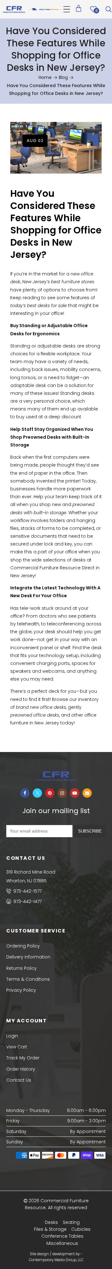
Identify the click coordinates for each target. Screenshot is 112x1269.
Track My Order (23, 1058)
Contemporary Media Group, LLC (56, 1259)
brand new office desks (41, 707)
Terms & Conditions (28, 979)
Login (12, 1036)
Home (45, 77)
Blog (63, 77)
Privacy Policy (21, 990)
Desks (51, 1222)
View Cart (16, 1047)
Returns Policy (21, 968)
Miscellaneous (62, 1243)
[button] (66, 9)
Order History (20, 1069)
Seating (71, 1222)
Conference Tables (62, 1236)
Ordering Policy (23, 946)
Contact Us (18, 1080)
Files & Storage (50, 1229)
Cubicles (81, 1229)
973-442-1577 (27, 891)
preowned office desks (34, 715)
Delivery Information (28, 957)
